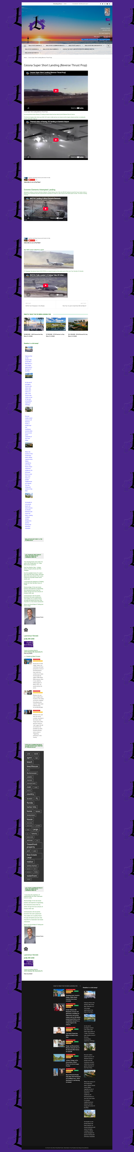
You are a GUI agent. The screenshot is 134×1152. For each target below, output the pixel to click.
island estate (29, 822)
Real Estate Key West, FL (32, 52)
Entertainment (36, 659)
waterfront (32, 875)
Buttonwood (32, 773)
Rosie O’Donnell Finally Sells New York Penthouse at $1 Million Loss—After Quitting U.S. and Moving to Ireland (73, 1078)
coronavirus (29, 790)
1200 (28, 754)
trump (36, 872)
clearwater (29, 780)
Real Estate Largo (32, 856)
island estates (29, 825)
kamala (28, 829)
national (30, 840)
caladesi (29, 777)
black (28, 769)
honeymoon (31, 815)
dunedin (29, 799)
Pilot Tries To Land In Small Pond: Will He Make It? (74, 306)
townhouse (29, 872)
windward (28, 879)
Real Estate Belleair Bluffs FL (93, 45)
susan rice (28, 868)
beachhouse (32, 766)
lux (27, 833)
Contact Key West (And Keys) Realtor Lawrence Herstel (78, 49)
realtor (30, 861)
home (29, 811)
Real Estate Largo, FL (75, 45)
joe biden (38, 825)
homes (38, 811)
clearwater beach (31, 783)
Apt (36, 758)
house (29, 819)
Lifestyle (76, 991)
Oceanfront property (32, 845)
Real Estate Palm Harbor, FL (51, 49)
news (37, 840)
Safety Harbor (32, 866)
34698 (36, 754)
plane (35, 851)
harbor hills (31, 807)
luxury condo (30, 837)
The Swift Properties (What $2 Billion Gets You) (72, 1035)
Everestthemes (85, 1147)
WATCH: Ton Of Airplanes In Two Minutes (35, 306)
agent (29, 757)
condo (35, 787)
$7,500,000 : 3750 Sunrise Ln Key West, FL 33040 (64, 3)
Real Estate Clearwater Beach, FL (55, 45)
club (29, 787)
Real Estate (68, 992)
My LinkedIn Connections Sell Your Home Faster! (95, 39)
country (30, 794)
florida (30, 802)
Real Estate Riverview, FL (32, 49)
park (28, 851)
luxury (34, 833)
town (35, 868)
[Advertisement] (33, 167)
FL (37, 798)
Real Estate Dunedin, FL (35, 45)
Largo (35, 829)
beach (29, 762)
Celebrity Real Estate (37, 692)
